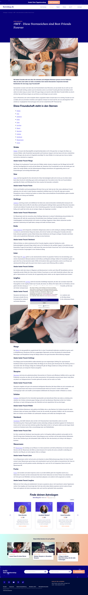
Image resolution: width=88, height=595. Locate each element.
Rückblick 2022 (32, 586)
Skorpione (16, 375)
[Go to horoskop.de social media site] (4, 582)
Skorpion (19, 131)
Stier (18, 113)
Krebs (18, 119)
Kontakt (5, 586)
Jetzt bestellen (54, 2)
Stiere (15, 178)
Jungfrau (19, 125)
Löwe (18, 122)
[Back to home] (8, 7)
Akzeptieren (44, 300)
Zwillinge (19, 116)
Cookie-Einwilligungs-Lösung (48, 294)
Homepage (5, 12)
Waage (18, 128)
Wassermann (20, 140)
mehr (44, 303)
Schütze (19, 134)
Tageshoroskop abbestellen (7, 590)
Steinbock (19, 137)
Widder (19, 111)
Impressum (11, 586)
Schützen (16, 398)
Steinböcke (17, 421)
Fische (18, 142)
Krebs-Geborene (18, 230)
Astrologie (10, 12)
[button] (10, 515)
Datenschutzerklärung (22, 586)
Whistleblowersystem (43, 586)
